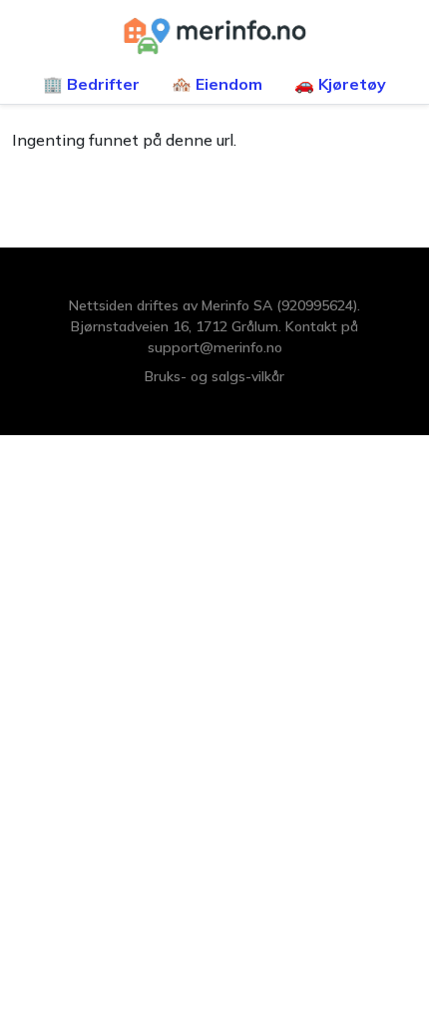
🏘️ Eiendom (217, 84)
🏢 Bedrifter (91, 84)
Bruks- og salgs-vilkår (214, 376)
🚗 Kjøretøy (340, 84)
